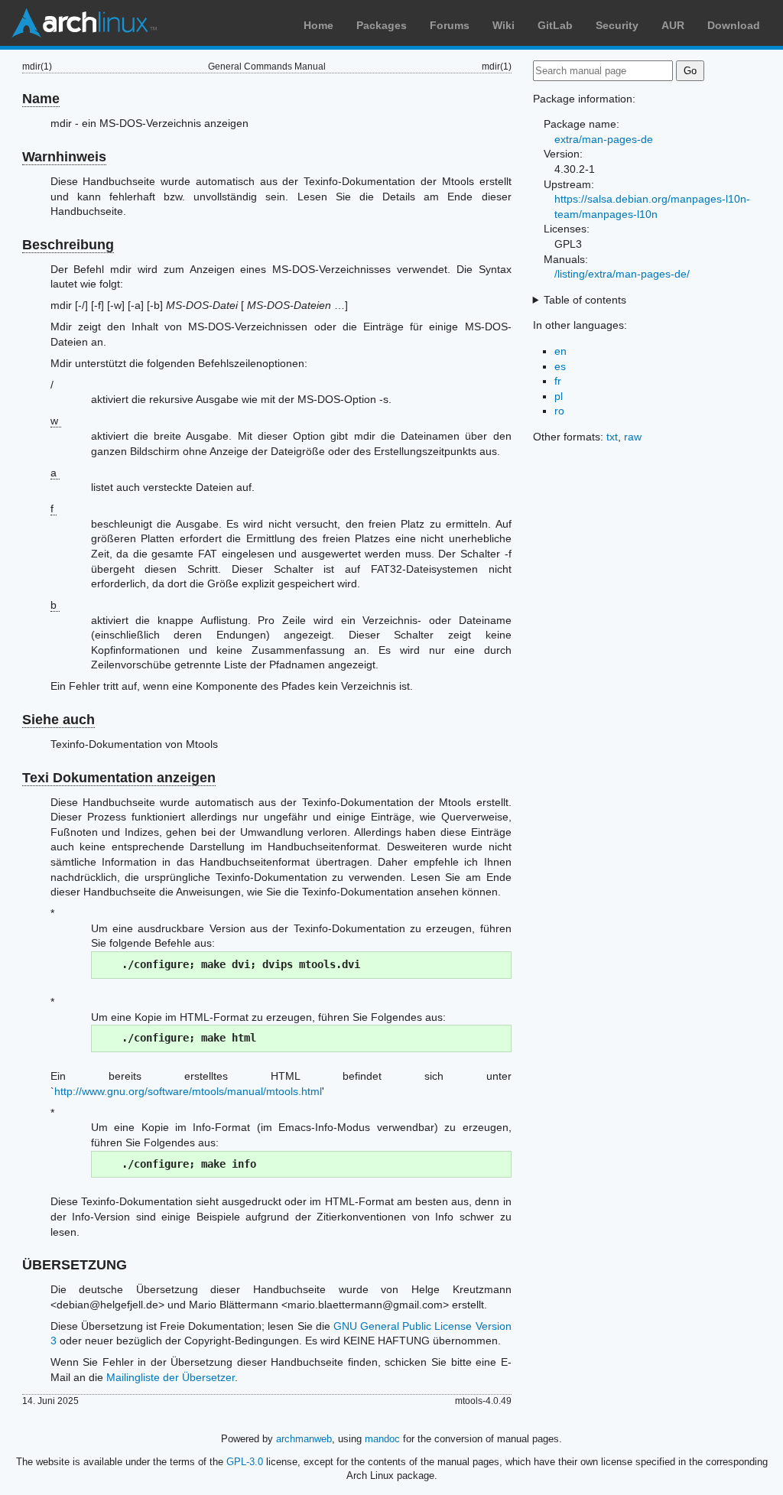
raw (633, 437)
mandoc (382, 1439)
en (560, 351)
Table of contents (585, 300)
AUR (672, 25)
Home (318, 25)
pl (558, 396)
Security (617, 25)
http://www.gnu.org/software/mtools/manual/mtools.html (188, 1091)
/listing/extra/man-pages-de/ (622, 274)
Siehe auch (58, 719)
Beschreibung (68, 244)
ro (559, 411)
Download (733, 25)
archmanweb (304, 1439)
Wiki (503, 25)
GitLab (555, 25)
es (560, 366)
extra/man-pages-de (603, 139)
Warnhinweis (64, 156)
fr (557, 381)
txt (612, 437)
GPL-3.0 (244, 1461)
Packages (381, 25)
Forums (449, 25)
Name (41, 98)
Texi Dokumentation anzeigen (119, 777)
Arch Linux (84, 23)
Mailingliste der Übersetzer (170, 1377)
